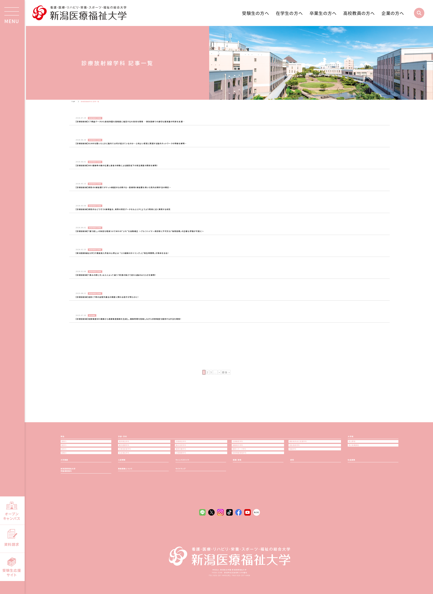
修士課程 (352, 441)
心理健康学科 (181, 453)
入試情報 (122, 460)
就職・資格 (237, 460)
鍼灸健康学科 (124, 445)
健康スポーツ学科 (239, 449)
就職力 (64, 453)
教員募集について (125, 468)
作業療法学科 (181, 441)
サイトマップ (180, 468)
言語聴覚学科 (238, 441)
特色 (63, 436)
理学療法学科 (124, 441)
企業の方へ (392, 13)
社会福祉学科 (124, 453)
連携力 (64, 441)
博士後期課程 (354, 445)
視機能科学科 (238, 445)
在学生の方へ (289, 13)
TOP (73, 101)
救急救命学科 (294, 445)
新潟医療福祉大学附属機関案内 (68, 469)
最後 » (226, 372)
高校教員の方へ (359, 13)
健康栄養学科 (181, 449)
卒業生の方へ (323, 13)
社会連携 (351, 460)
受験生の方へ (255, 13)
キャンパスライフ (182, 460)
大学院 (351, 436)
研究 (292, 460)
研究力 (64, 449)
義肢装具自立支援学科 (298, 441)
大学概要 (64, 460)
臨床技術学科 (181, 445)
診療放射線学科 (125, 449)
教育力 (64, 445)
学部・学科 (122, 436)
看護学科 (292, 449)
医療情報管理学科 (239, 453)
